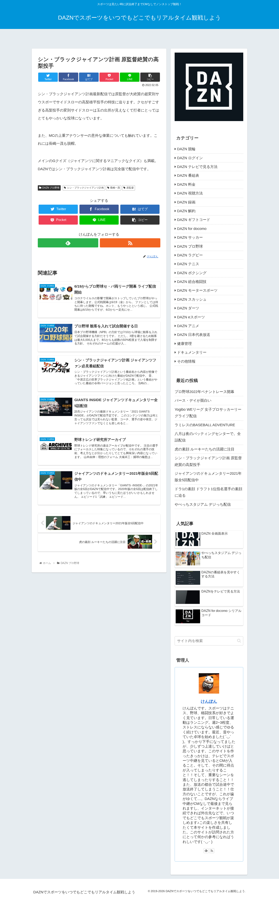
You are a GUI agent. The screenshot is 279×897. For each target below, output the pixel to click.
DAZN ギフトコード (193, 220)
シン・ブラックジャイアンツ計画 (85, 187)
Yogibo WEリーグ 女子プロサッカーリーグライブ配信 (208, 412)
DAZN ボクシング (191, 273)
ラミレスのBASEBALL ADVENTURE (205, 425)
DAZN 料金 (186, 184)
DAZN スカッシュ (191, 299)
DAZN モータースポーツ (197, 290)
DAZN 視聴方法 (190, 193)
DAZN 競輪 (186, 149)
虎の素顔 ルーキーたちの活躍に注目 (204, 449)
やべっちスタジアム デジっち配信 (203, 504)
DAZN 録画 (186, 202)
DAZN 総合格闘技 (191, 282)
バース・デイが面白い (193, 400)
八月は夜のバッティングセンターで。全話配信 (208, 437)
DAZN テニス (188, 264)
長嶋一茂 (115, 187)
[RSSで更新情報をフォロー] (130, 242)
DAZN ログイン (190, 158)
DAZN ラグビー (190, 255)
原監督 (130, 187)
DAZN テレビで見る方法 (197, 167)
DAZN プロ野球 (50, 187)
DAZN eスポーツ (191, 317)
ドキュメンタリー (191, 352)
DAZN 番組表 (188, 175)
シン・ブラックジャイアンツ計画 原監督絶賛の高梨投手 (208, 461)
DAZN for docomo (191, 229)
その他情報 (186, 361)
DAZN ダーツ (188, 308)
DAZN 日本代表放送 (193, 335)
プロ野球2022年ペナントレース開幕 (204, 392)
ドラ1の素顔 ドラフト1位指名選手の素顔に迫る (208, 492)
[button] (239, 640)
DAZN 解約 (186, 211)
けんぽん (209, 701)
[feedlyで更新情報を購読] (68, 242)
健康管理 (184, 344)
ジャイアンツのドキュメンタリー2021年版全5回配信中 (208, 476)
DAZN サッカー (190, 237)
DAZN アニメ (188, 326)
